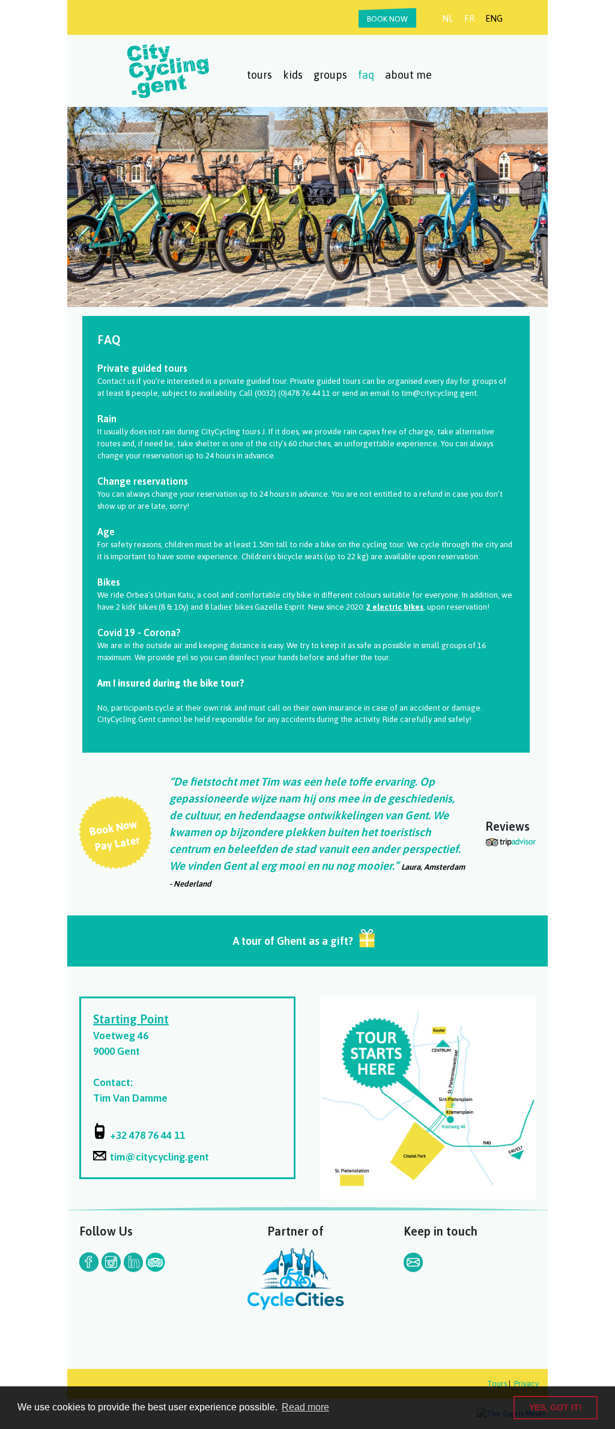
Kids (293, 74)
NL (447, 18)
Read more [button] (305, 1407)
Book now (387, 18)
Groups (330, 74)
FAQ (366, 74)
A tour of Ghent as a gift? (293, 941)
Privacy (526, 1383)
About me (408, 74)
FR (469, 18)
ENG (494, 18)
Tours (259, 74)
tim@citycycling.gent (159, 1157)
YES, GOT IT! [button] (555, 1407)
